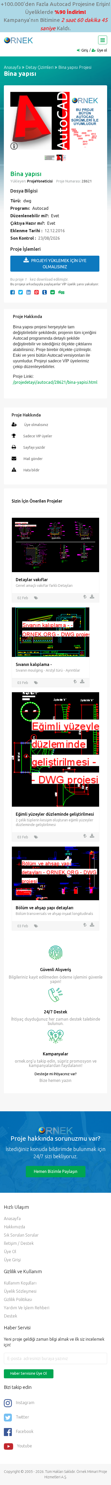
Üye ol (102, 50)
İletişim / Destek (19, 1243)
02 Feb (22, 598)
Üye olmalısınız (36, 425)
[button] (16, 123)
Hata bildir (31, 470)
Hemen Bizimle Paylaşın (55, 1171)
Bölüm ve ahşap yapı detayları (44, 907)
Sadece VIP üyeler (37, 436)
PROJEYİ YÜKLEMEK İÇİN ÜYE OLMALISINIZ (58, 263)
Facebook (24, 1431)
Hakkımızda (14, 1226)
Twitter (22, 1417)
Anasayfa (12, 67)
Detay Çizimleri (39, 67)
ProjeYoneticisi (40, 181)
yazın (66, 1080)
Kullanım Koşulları (20, 1283)
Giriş (84, 50)
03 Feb (22, 683)
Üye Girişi (12, 1259)
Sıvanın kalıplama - (34, 664)
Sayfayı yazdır (34, 447)
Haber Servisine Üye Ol (28, 1373)
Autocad (40, 208)
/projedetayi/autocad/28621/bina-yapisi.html (55, 382)
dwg (27, 200)
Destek (10, 1316)
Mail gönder (33, 459)
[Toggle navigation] (102, 40)
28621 (86, 181)
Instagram (25, 1402)
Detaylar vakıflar (32, 579)
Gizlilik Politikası (18, 1299)
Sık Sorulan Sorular (21, 1235)
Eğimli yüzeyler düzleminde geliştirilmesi (55, 814)
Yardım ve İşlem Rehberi (26, 1307)
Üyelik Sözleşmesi (20, 1291)
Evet (55, 215)
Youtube (24, 1446)
